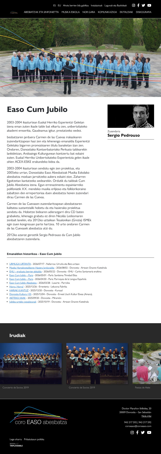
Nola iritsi (146, 415)
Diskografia (143, 12)
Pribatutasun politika (34, 439)
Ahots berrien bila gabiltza (76, 5)
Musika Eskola (71, 12)
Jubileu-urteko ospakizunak (22, 301)
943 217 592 (130, 422)
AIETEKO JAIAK (17, 297)
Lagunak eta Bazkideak (116, 5)
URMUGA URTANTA (20, 263)
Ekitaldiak (126, 12)
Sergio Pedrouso (124, 135)
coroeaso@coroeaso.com (138, 426)
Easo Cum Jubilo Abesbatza (23, 282)
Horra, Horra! (16, 286)
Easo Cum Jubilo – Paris (21, 275)
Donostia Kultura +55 (20, 294)
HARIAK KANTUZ (18, 290)
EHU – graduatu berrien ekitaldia (25, 271)
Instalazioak (96, 5)
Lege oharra (16, 439)
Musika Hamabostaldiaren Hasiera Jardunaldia (31, 267)
